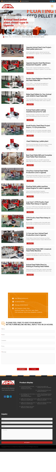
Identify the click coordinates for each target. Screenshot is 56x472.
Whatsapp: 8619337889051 (21, 305)
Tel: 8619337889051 (19, 301)
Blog (10, 36)
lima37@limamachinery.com (21, 298)
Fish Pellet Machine (17, 36)
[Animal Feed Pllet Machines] (8, 384)
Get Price (30, 57)
